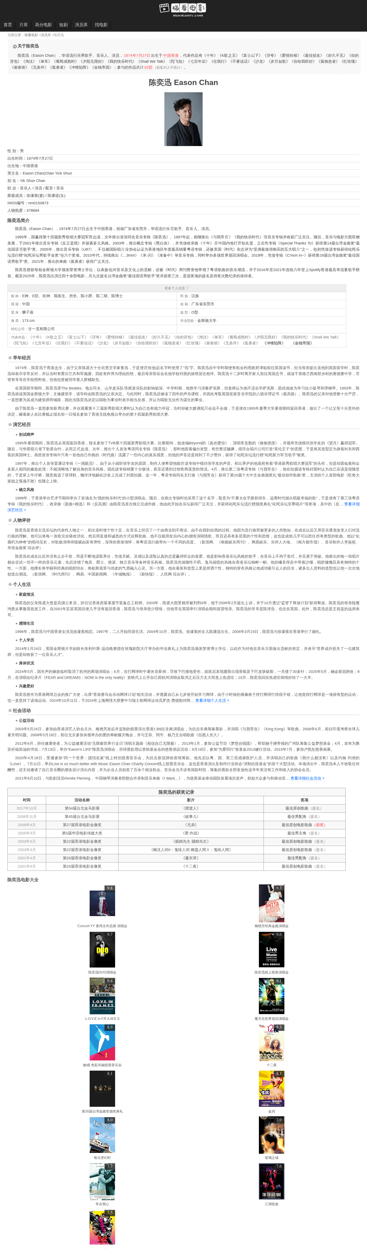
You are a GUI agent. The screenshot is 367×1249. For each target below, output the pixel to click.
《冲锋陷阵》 (274, 343)
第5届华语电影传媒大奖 (82, 833)
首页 (8, 24)
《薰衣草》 (190, 858)
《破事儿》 (190, 816)
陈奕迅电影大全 (23, 879)
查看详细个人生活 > (212, 700)
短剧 (63, 24)
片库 (23, 24)
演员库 (81, 24)
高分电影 (43, 24)
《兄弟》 (191, 825)
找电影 (101, 24)
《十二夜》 (190, 866)
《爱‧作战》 (191, 833)
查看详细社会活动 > (308, 778)
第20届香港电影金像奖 (82, 858)
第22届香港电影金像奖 (82, 841)
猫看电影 (31, 35)
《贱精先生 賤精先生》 (191, 841)
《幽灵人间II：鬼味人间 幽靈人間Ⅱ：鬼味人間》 (191, 850)
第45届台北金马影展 (82, 816)
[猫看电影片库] (183, 17)
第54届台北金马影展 (82, 808)
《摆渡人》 (190, 808)
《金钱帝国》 (302, 343)
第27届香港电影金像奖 (82, 825)
